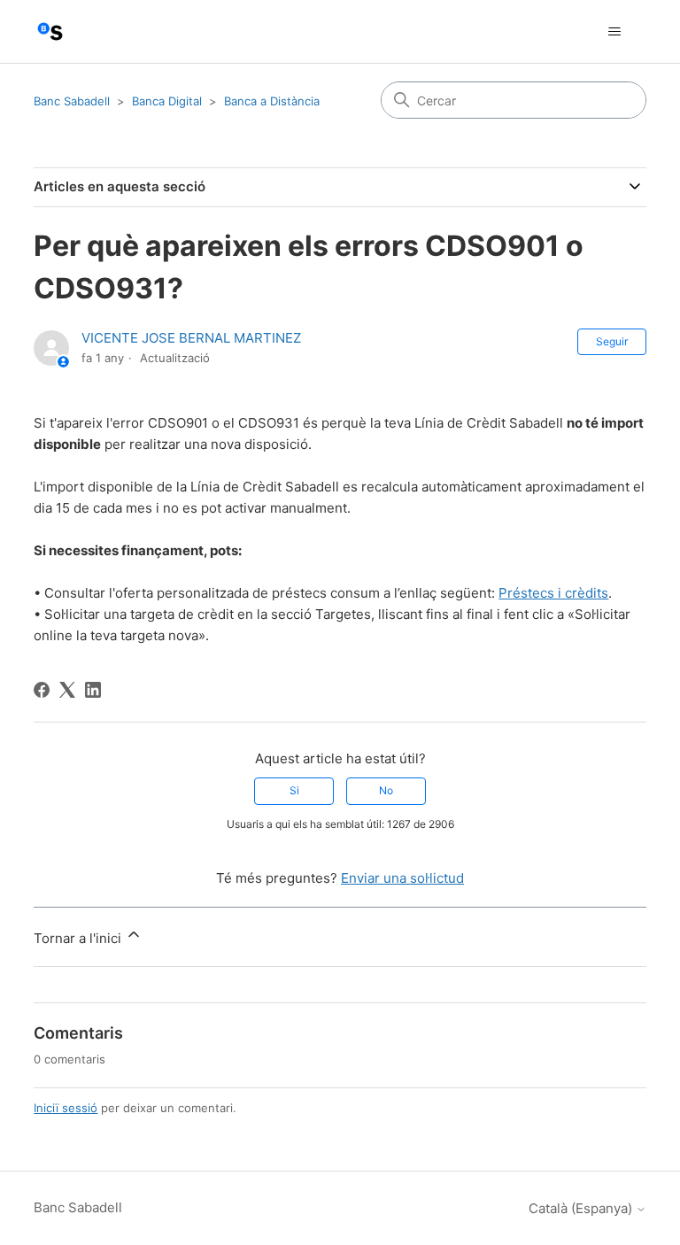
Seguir (612, 341)
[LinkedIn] (93, 690)
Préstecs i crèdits (553, 592)
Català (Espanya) (582, 1208)
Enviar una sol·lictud (402, 878)
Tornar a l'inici (79, 938)
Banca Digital (167, 101)
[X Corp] (67, 690)
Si (294, 790)
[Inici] (50, 31)
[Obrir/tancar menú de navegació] (614, 32)
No (386, 790)
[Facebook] (42, 690)
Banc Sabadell (72, 101)
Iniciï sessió (65, 1108)
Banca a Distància (272, 101)
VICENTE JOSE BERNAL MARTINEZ (191, 337)
